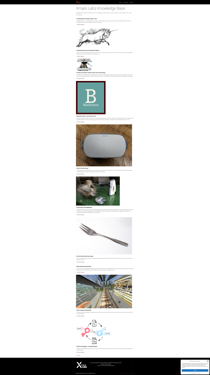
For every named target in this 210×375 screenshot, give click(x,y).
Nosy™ (120, 2)
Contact (132, 367)
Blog (133, 364)
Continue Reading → (80, 24)
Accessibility (122, 373)
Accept (195, 370)
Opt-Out (133, 373)
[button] (207, 361)
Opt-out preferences (192, 372)
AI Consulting (125, 2)
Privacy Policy (198, 372)
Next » (79, 355)
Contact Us (131, 2)
